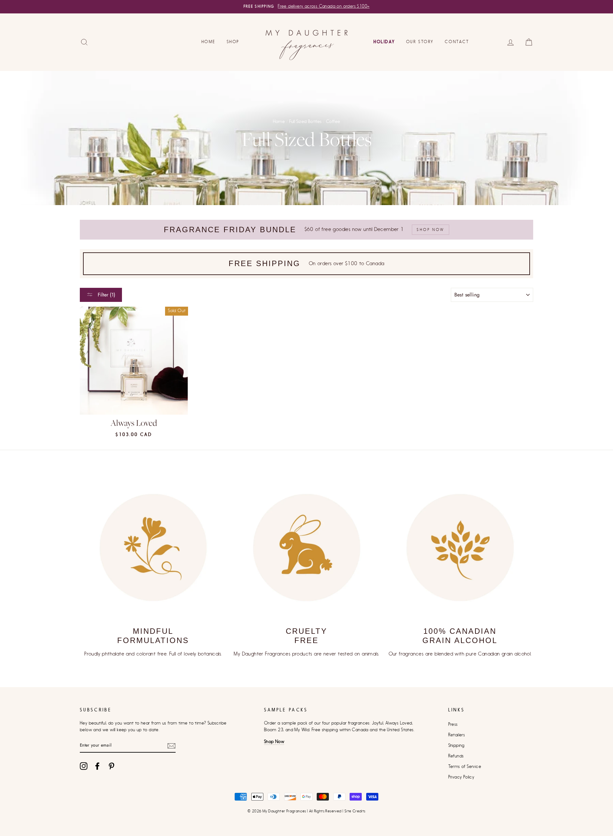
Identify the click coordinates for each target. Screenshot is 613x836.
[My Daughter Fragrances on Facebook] (97, 766)
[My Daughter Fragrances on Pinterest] (111, 766)
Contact (457, 41)
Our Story (420, 41)
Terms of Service (464, 766)
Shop (233, 41)
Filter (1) (105, 294)
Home (208, 41)
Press (453, 724)
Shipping (456, 745)
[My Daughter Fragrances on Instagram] (83, 766)
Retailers (456, 735)
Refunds (456, 756)
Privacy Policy (461, 777)
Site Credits (355, 811)
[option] (306, 6)
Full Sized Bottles (305, 121)
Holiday (384, 41)
